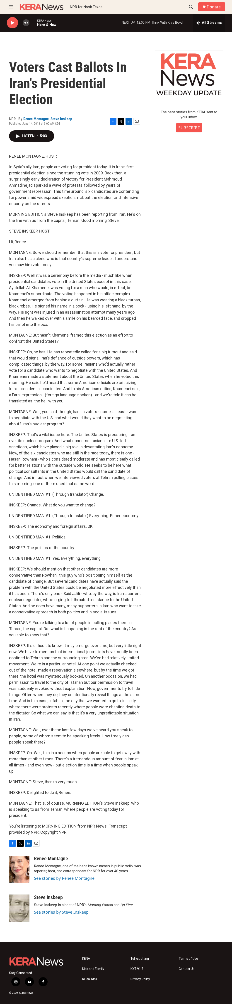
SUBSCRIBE (189, 127)
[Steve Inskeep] (19, 908)
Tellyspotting (139, 958)
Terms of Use (188, 958)
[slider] (33, 22)
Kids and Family (93, 969)
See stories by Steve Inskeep (61, 912)
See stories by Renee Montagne (64, 878)
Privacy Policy (140, 979)
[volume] (26, 23)
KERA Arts (89, 979)
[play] (12, 22)
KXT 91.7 (136, 969)
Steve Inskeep (61, 119)
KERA (86, 958)
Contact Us (186, 969)
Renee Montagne (36, 119)
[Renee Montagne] (19, 869)
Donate (214, 7)
